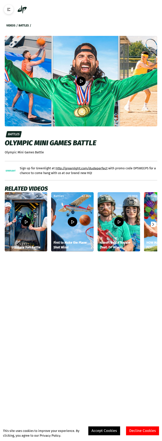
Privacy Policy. (50, 435)
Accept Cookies (104, 430)
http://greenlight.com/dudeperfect (81, 168)
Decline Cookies (142, 430)
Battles (24, 25)
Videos (10, 25)
